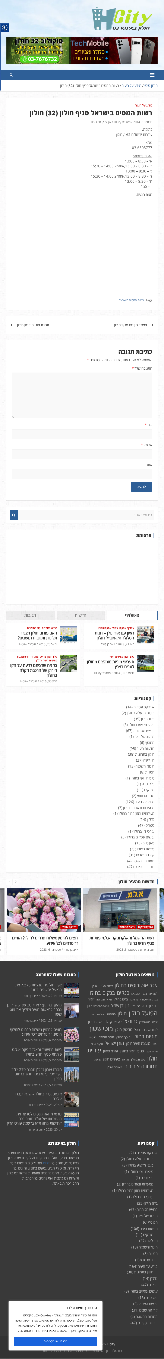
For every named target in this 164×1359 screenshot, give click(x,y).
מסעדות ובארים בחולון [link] (138, 807)
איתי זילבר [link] (106, 986)
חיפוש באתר (14, 515)
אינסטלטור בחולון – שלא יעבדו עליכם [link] (38, 1096)
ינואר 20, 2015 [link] (48, 644)
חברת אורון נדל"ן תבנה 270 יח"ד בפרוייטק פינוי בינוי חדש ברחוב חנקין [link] (124, 940)
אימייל (146, 444)
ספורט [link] (149, 825)
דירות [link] (47, 1163)
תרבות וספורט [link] (144, 866)
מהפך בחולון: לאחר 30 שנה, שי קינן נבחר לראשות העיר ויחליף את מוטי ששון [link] (34, 1009)
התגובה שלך (142, 368)
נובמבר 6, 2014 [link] (142, 122)
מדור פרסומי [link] (145, 795)
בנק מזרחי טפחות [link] (149, 999)
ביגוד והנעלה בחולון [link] (140, 712)
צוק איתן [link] (125, 1059)
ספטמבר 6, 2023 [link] (51, 1040)
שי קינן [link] (97, 1059)
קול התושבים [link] (33, 628)
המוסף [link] (149, 742)
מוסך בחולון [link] (123, 1037)
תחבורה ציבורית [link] (141, 1066)
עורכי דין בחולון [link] (143, 831)
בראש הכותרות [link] (49, 628)
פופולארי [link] (132, 615)
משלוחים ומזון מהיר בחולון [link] (136, 813)
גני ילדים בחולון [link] (104, 999)
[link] (122, 9)
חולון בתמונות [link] (144, 754)
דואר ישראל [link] (139, 1005)
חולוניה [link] (111, 1014)
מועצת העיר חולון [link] (138, 1043)
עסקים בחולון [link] (138, 1059)
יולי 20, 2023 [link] (54, 1105)
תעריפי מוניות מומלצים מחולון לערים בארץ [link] (110, 664)
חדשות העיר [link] (23, 657)
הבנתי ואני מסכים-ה (55, 1341)
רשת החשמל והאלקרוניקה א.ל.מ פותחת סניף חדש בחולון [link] (45, 940)
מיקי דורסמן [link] (152, 1051)
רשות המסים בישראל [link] (131, 300)
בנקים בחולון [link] (101, 992)
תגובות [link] (30, 615)
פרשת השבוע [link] (144, 849)
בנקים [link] (123, 992)
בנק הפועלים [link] (139, 994)
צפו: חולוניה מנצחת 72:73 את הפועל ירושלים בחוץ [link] (38, 987)
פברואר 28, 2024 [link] (51, 1020)
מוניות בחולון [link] (145, 1036)
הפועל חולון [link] (143, 1013)
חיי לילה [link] (148, 760)
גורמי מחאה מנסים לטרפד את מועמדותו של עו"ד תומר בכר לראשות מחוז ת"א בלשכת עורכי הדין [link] (34, 1118)
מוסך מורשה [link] (106, 1037)
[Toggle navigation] (152, 75)
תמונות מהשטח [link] (143, 860)
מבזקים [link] (149, 789)
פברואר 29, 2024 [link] (51, 996)
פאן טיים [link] (148, 843)
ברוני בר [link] (134, 999)
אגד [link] (154, 985)
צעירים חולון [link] (111, 1059)
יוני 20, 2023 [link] (54, 1129)
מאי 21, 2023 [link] (125, 644)
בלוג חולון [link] (129, 657)
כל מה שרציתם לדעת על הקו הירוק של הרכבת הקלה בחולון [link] (33, 670)
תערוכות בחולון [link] (114, 1067)
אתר (149, 464)
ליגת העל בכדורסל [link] (146, 1030)
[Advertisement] (82, 571)
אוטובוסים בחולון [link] (131, 985)
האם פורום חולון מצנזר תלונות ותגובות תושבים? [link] (37, 635)
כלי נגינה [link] (148, 783)
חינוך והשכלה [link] (144, 766)
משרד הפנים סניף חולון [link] (130, 325)
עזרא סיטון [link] (110, 1051)
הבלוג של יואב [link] (144, 736)
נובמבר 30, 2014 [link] (123, 673)
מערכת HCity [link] (122, 122)
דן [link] (127, 1005)
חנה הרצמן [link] (144, 1022)
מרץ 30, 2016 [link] (48, 681)
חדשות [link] (80, 615)
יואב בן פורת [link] (108, 644)
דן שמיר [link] (117, 1005)
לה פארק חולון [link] (98, 1021)
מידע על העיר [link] (143, 105)
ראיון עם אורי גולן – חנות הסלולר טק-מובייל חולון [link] (114, 635)
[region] (55, 1325)
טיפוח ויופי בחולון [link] (142, 778)
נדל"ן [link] (39, 660)
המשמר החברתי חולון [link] (98, 1006)
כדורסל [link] (130, 1021)
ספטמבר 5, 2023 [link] (50, 949)
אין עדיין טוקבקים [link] (101, 122)
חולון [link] (122, 1013)
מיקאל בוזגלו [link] (96, 1044)
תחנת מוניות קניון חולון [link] (33, 325)
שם (148, 424)
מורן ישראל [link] (114, 1043)
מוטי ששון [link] (101, 1029)
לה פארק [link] (116, 1022)
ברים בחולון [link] (121, 999)
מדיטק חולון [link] (123, 1029)
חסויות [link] (149, 772)
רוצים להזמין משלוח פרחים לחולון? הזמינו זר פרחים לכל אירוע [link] (36, 1032)
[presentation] (9, 882)
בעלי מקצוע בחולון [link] (141, 724)
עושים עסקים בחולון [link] (108, 628)
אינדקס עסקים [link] (126, 628)
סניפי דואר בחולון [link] (132, 1051)
